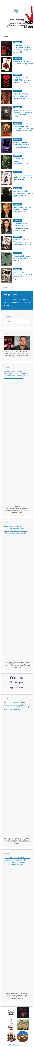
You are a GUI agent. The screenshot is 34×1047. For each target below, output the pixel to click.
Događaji (25, 299)
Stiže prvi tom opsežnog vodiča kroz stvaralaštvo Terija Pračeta (22, 177)
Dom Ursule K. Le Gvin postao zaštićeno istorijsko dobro (22, 209)
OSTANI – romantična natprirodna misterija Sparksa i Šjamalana (21, 145)
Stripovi (20, 302)
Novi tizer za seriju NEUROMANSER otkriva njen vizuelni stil (23, 193)
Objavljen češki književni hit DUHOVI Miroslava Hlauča (23, 258)
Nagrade (12, 302)
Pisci (5, 302)
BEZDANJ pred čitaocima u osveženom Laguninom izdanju (22, 161)
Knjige (6, 299)
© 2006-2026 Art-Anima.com (17, 1045)
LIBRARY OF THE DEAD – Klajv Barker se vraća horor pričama (22, 96)
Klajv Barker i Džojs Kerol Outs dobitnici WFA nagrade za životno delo (23, 128)
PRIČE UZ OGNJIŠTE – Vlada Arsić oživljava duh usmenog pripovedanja (23, 242)
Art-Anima (17, 20)
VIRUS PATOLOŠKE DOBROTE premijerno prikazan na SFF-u (22, 80)
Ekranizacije (15, 299)
